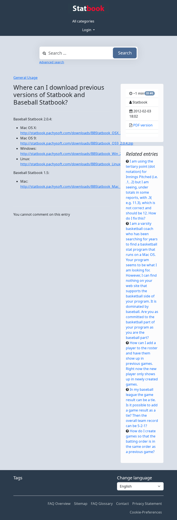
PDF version (143, 125)
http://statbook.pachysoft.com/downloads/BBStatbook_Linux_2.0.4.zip (77, 164)
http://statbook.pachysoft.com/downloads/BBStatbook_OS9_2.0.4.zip (76, 143)
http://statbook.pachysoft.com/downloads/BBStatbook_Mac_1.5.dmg (76, 186)
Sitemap (80, 503)
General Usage (25, 77)
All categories (83, 21)
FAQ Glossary (102, 503)
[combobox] (88, 52)
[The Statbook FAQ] (88, 8)
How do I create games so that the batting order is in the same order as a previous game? (141, 441)
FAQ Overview (59, 503)
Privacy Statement (147, 503)
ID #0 (149, 93)
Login (87, 29)
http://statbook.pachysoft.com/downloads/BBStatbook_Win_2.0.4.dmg (78, 153)
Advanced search (51, 62)
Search (125, 53)
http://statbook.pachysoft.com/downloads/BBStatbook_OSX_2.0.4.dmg (78, 133)
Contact (122, 503)
